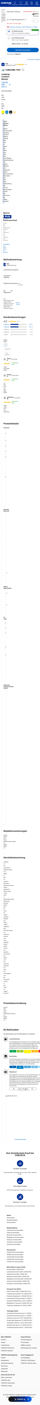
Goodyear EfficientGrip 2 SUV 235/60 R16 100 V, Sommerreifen (20, 1301)
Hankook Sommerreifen (14, 1239)
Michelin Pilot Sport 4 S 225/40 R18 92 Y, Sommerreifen (20, 1325)
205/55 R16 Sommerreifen (15, 1259)
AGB (7, 1397)
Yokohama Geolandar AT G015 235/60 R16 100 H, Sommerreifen (20, 1305)
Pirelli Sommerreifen (13, 1232)
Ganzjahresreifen (12, 1220)
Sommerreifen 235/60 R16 (15, 1269)
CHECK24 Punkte (6, 1385)
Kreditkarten (5, 1360)
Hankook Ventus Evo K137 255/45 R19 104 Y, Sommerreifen (20, 1318)
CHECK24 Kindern (28, 1360)
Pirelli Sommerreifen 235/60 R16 (17, 1274)
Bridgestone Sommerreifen (15, 1237)
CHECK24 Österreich (7, 1348)
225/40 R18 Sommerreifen (15, 1257)
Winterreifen (11, 1218)
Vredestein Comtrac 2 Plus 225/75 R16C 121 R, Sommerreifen (20, 1323)
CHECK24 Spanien (7, 1350)
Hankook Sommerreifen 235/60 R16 (18, 1281)
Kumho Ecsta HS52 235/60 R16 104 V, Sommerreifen (20, 1291)
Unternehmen (5, 1345)
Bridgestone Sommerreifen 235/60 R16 (19, 1279)
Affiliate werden (26, 1345)
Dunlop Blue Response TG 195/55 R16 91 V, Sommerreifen (20, 1320)
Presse (3, 1342)
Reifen (3, 9)
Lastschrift (4, 1368)
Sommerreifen (11, 1222)
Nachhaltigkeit (25, 1357)
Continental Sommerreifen (15, 1230)
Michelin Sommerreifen (14, 1235)
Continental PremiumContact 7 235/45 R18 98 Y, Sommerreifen (20, 1315)
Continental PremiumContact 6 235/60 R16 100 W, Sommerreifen (20, 1298)
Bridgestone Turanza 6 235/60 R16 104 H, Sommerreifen (20, 1303)
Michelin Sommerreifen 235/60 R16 (18, 1276)
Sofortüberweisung (7, 1363)
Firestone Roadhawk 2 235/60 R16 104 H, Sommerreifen (20, 1296)
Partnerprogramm (26, 1339)
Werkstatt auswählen (22, 50)
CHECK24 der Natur (28, 1363)
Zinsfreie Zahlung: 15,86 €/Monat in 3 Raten (24, 27)
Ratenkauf (4, 1371)
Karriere (3, 1339)
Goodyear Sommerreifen (14, 1242)
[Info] (5, 433)
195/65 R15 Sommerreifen (15, 1254)
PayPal (3, 1357)
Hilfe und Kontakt (6, 1377)
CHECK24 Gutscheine (8, 1383)
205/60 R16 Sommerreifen (15, 1252)
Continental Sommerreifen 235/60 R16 (19, 1272)
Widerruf (31, 1397)
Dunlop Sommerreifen (13, 1244)
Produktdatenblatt (20, 1139)
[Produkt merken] (23, 70)
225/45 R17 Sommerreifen (15, 1261)
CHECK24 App (5, 1380)
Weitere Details (18, 303)
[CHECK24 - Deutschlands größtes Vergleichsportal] (6, 3)
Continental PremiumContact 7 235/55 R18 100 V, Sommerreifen (20, 1313)
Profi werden (25, 1342)
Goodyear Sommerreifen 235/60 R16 (18, 1283)
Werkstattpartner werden (29, 1348)
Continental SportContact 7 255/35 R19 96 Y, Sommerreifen (20, 1327)
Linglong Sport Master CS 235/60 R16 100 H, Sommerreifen (20, 1294)
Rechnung (4, 1366)
